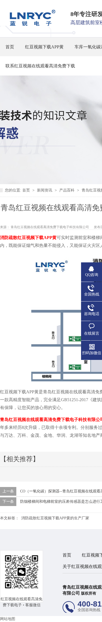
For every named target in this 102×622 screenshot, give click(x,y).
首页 (9, 47)
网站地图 (7, 619)
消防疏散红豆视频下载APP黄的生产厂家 (55, 518)
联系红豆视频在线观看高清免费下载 (40, 66)
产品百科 (67, 190)
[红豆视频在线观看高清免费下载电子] (30, 25)
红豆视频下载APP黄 (44, 47)
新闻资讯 (45, 190)
